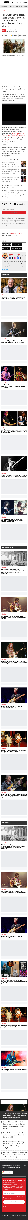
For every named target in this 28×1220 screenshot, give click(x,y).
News (3, 30)
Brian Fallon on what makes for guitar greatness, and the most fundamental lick (13, 1135)
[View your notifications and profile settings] (12, 2)
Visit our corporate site (14, 1167)
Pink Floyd (15, 134)
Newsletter (23, 35)
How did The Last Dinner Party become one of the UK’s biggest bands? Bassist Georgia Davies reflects (13, 1125)
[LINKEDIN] (18, 258)
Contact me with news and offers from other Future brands (14, 1197)
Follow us (15, 35)
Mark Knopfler (20, 136)
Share (5, 35)
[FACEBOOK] (10, 258)
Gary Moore (8, 140)
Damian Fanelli (12, 30)
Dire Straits (11, 136)
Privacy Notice (22, 218)
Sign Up (14, 1202)
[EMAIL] (21, 258)
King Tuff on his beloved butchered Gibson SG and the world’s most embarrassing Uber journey (15, 1155)
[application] (14, 112)
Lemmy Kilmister (16, 248)
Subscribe (18, 2)
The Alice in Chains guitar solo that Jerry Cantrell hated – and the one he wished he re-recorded (15, 1115)
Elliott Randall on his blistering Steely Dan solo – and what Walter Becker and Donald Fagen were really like (14, 1145)
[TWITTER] (13, 258)
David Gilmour (17, 245)
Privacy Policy (19, 1207)
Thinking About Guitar (15, 233)
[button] (2, 2)
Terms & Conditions (13, 1209)
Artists (3, 10)
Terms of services (20, 217)
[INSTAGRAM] (15, 258)
